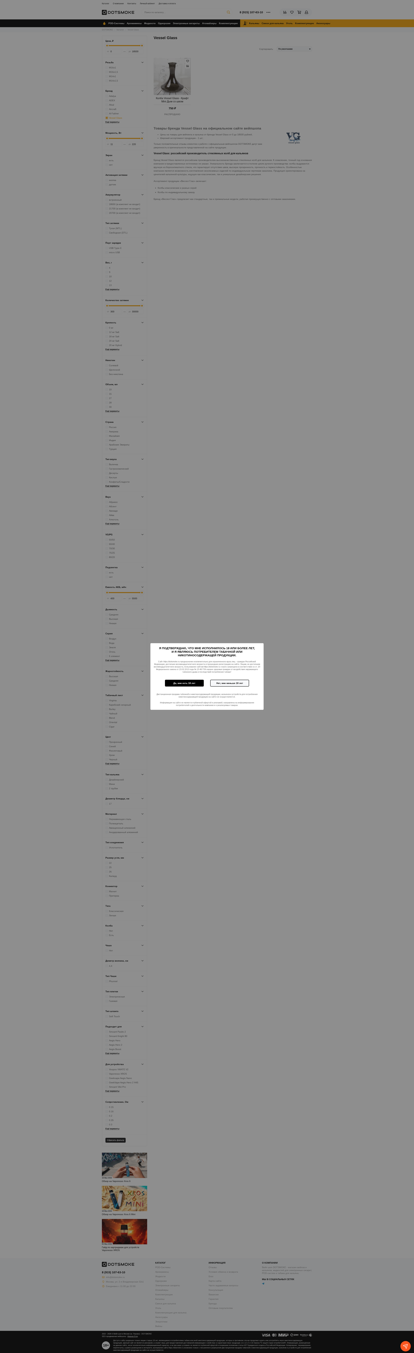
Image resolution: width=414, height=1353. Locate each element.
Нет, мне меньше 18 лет (229, 683)
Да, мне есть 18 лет (184, 683)
